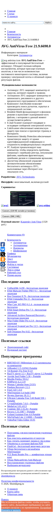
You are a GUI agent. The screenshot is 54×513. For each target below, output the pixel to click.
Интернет (12, 261)
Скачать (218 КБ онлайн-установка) (18, 211)
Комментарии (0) (16, 234)
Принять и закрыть (11, 510)
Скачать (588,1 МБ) (11, 216)
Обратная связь (15, 494)
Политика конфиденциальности (17, 481)
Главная (11, 11)
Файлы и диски (15, 264)
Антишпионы (20, 245)
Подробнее (45, 507)
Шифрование (20, 250)
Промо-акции (14, 275)
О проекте (12, 16)
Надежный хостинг (17, 350)
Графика (11, 253)
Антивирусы (25, 55)
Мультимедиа (14, 256)
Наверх (5, 499)
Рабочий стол (14, 272)
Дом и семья (13, 270)
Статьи (10, 13)
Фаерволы (18, 248)
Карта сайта (13, 491)
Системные (13, 267)
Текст (10, 259)
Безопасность (14, 240)
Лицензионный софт (17, 347)
